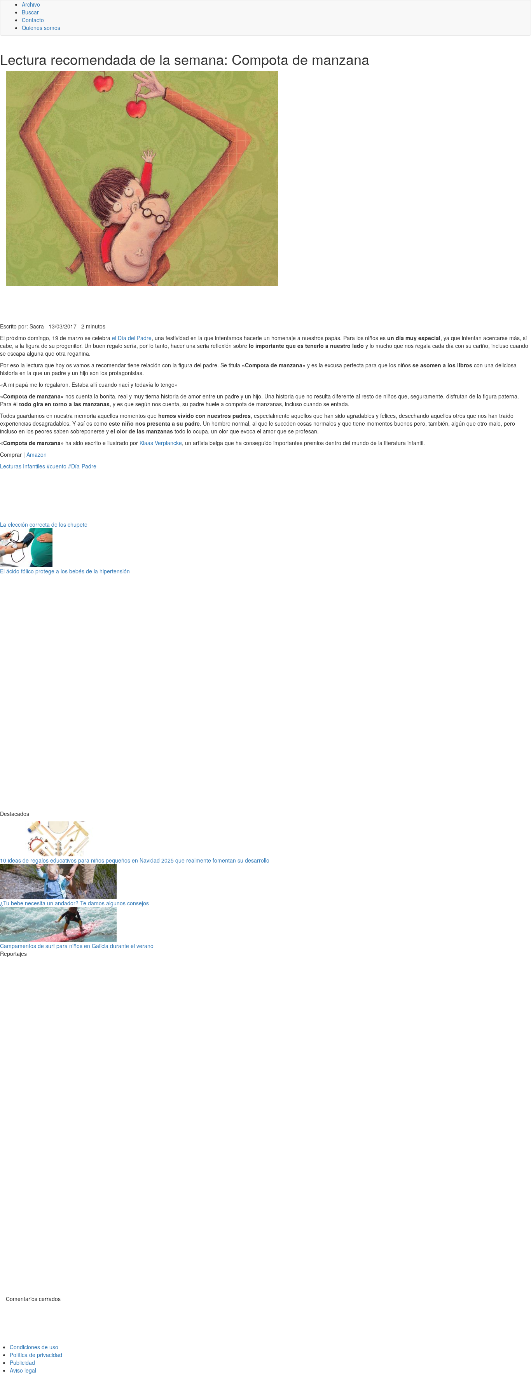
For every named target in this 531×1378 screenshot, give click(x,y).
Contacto (33, 20)
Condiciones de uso (34, 1347)
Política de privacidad (36, 1355)
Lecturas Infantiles (22, 466)
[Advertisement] (190, 303)
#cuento (56, 466)
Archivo (31, 4)
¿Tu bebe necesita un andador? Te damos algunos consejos (74, 903)
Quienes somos (41, 27)
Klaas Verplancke (161, 443)
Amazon (36, 454)
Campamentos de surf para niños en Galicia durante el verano (77, 946)
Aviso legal (23, 1370)
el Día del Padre (132, 338)
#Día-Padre (82, 466)
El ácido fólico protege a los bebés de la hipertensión (65, 571)
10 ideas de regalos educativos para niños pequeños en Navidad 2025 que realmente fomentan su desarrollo (134, 860)
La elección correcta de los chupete (43, 524)
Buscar (30, 12)
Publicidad (22, 1362)
